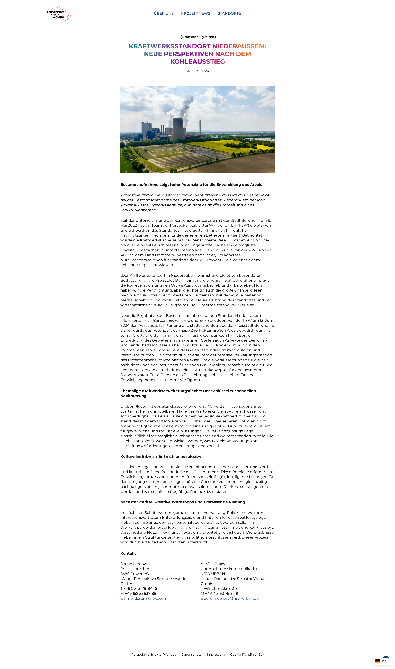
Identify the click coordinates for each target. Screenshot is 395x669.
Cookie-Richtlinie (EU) (247, 654)
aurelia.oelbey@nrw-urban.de (231, 598)
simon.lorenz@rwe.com (145, 598)
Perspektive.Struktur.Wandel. (153, 654)
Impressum (216, 654)
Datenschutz (191, 654)
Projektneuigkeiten (198, 37)
